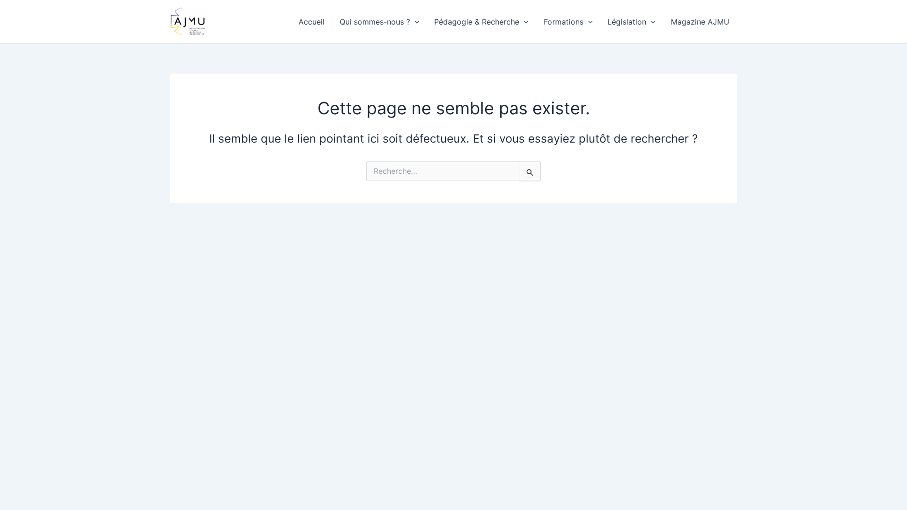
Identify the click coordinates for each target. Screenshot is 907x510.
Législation (627, 21)
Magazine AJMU (700, 21)
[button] (414, 22)
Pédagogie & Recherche (476, 21)
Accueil (312, 21)
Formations (563, 21)
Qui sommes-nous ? (375, 21)
